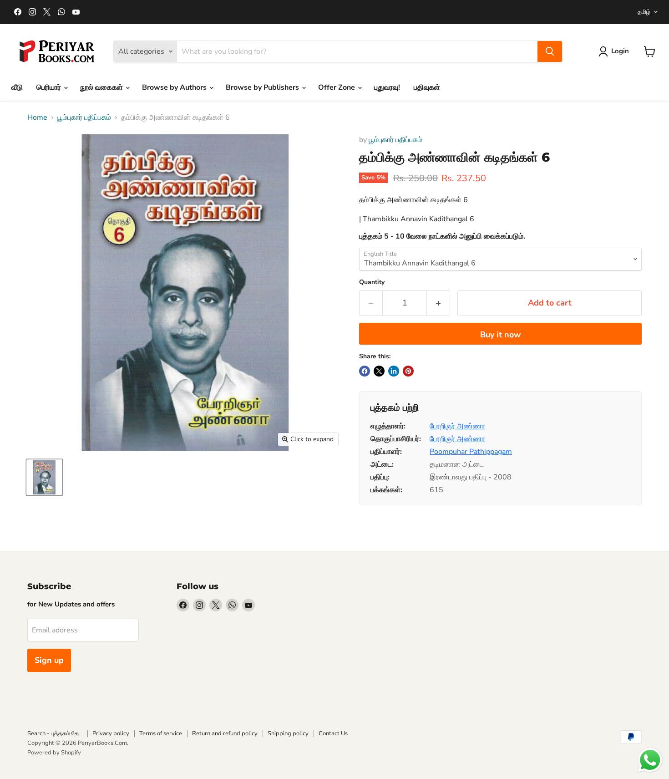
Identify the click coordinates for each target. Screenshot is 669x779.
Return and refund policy (225, 733)
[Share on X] (379, 371)
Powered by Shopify (54, 752)
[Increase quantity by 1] (438, 303)
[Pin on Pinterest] (408, 371)
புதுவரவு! (387, 87)
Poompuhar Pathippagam (471, 452)
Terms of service (160, 733)
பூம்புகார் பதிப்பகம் (84, 117)
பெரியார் (49, 87)
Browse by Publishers (263, 87)
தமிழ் (644, 12)
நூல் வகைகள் (102, 87)
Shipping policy (288, 733)
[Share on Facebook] (364, 371)
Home (37, 117)
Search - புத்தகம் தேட (54, 733)
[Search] (549, 51)
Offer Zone (337, 87)
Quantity (372, 282)
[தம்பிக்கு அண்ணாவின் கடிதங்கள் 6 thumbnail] (44, 477)
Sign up (49, 660)
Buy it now (500, 334)
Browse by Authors (175, 87)
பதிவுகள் (427, 87)
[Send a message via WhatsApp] (650, 760)
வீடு (17, 87)
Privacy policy (110, 733)
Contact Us (333, 733)
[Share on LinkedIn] (393, 371)
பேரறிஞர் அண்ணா (457, 426)
